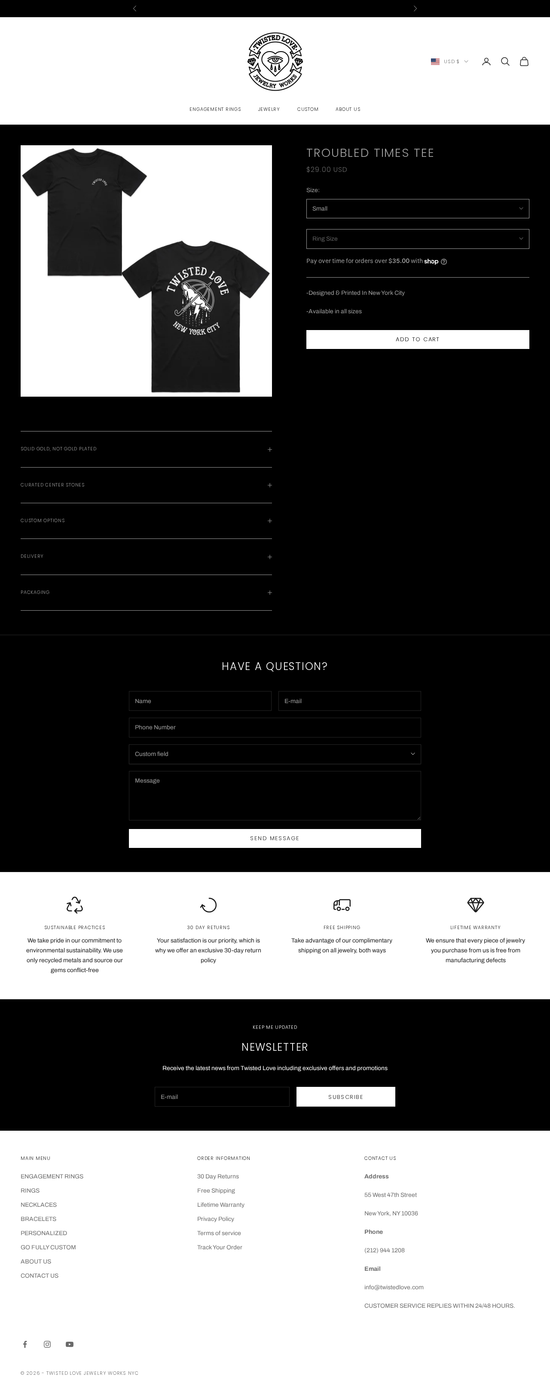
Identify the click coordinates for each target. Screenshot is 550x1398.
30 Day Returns (218, 1176)
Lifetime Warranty (220, 1205)
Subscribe (346, 1097)
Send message (274, 838)
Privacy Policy (215, 1219)
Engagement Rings (215, 109)
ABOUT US (36, 1261)
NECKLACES (39, 1205)
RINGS (30, 1190)
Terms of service (219, 1233)
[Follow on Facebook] (25, 1344)
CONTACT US (39, 1276)
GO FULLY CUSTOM (48, 1247)
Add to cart (418, 340)
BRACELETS (38, 1219)
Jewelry (269, 109)
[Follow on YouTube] (69, 1344)
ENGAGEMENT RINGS (52, 1176)
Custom (308, 109)
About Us (348, 109)
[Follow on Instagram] (47, 1344)
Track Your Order (219, 1247)
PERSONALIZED (44, 1233)
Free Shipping (216, 1190)
